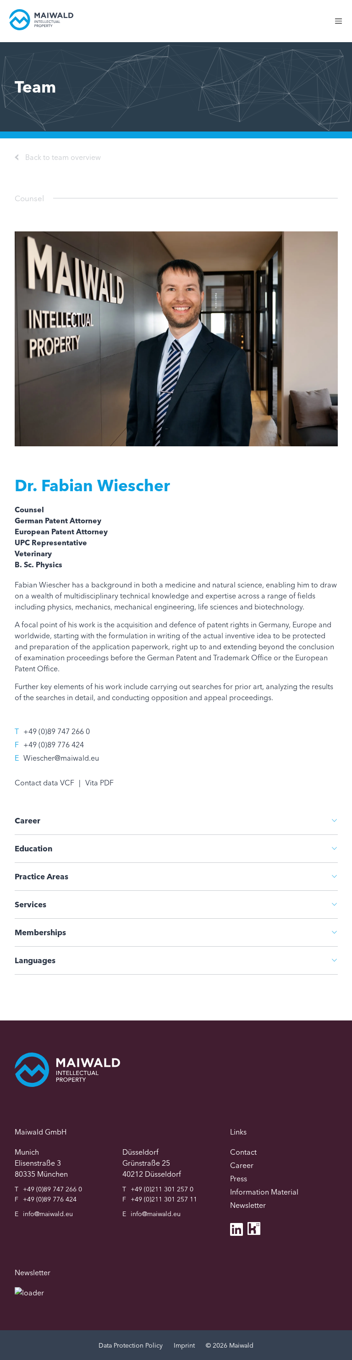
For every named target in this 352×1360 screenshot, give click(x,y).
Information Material (264, 1191)
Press (238, 1178)
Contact (243, 1152)
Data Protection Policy (131, 1345)
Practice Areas (41, 876)
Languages (35, 960)
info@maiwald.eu (48, 1214)
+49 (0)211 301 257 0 (162, 1189)
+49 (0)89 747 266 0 (56, 731)
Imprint (184, 1345)
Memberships (40, 932)
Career (27, 820)
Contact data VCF (44, 782)
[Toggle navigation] (343, 26)
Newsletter (248, 1205)
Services (30, 904)
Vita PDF (99, 782)
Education (33, 848)
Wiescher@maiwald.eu (61, 757)
